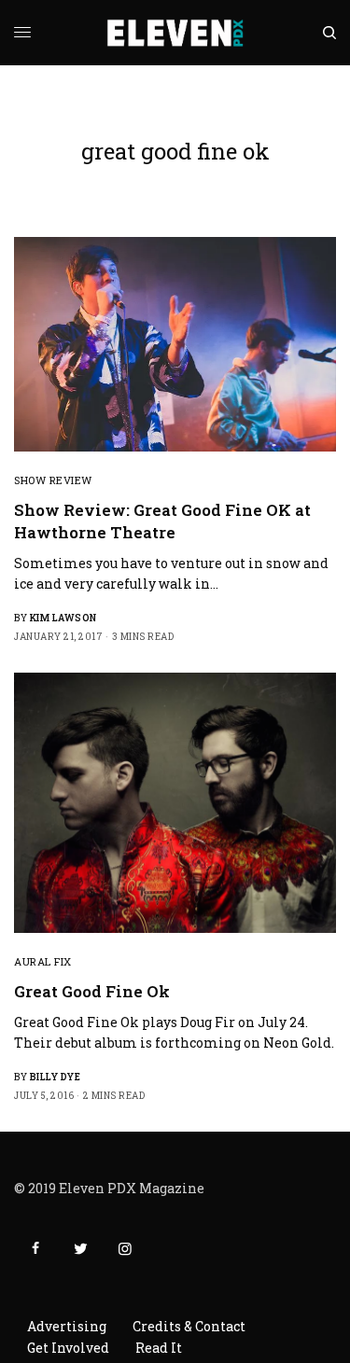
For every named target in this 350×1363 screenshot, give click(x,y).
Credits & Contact (189, 1326)
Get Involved (68, 1347)
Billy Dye (55, 1077)
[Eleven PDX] (175, 33)
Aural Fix (43, 961)
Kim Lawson (63, 618)
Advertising (66, 1326)
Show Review (53, 480)
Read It (158, 1347)
